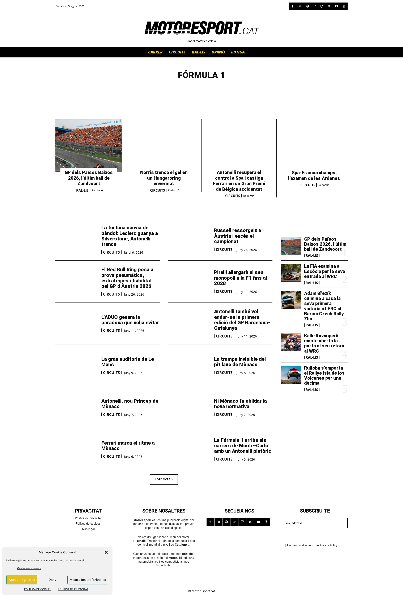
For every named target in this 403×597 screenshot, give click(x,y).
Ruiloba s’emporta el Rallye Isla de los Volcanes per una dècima (324, 375)
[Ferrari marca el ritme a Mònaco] (76, 449)
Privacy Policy (328, 545)
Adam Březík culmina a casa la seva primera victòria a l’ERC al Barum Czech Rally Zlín (324, 306)
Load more (162, 479)
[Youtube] (336, 6)
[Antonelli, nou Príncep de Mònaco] (76, 407)
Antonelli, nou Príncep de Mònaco (129, 403)
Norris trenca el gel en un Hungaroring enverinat (164, 178)
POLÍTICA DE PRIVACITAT (73, 589)
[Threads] (344, 6)
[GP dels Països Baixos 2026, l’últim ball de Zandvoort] (88, 146)
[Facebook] (292, 6)
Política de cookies (88, 523)
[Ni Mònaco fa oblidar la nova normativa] (189, 407)
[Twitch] (322, 6)
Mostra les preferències (88, 580)
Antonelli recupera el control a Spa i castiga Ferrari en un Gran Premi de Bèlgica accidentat (239, 181)
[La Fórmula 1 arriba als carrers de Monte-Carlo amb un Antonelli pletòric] (189, 449)
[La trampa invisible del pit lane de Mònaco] (189, 365)
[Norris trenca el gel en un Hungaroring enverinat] (164, 146)
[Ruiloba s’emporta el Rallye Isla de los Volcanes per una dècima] (291, 375)
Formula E (176, 89)
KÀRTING (201, 89)
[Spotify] (307, 6)
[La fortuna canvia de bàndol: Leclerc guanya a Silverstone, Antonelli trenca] (76, 239)
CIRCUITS (157, 190)
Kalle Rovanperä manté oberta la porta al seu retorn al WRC (324, 343)
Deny (52, 580)
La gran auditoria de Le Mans (127, 361)
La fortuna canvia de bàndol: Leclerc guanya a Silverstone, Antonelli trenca (129, 236)
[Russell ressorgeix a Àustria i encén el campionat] (189, 239)
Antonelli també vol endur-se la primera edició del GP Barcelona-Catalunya (242, 320)
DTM (155, 89)
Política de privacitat (88, 518)
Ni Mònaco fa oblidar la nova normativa (240, 403)
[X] (329, 6)
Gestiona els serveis (29, 568)
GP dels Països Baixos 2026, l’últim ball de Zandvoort (89, 178)
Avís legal (88, 529)
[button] (106, 552)
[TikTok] (314, 6)
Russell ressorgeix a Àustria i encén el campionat (237, 235)
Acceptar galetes (22, 580)
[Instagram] (300, 6)
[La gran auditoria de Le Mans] (76, 365)
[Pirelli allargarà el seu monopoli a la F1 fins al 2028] (189, 281)
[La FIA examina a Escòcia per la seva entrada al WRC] (291, 273)
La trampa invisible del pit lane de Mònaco (240, 361)
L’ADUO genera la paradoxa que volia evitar (130, 320)
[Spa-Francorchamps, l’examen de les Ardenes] (314, 146)
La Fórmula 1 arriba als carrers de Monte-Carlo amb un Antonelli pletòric (242, 445)
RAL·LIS (82, 190)
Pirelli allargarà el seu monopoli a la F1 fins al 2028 (240, 277)
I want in (312, 535)
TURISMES (225, 89)
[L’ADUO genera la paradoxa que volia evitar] (76, 323)
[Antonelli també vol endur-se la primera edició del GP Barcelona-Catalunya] (189, 323)
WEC (244, 89)
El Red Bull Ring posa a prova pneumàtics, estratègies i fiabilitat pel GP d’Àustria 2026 (127, 278)
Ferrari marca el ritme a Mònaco (128, 445)
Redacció (97, 190)
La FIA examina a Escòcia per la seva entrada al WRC (324, 271)
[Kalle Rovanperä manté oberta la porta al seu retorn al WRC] (291, 342)
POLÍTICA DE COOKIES (37, 589)
